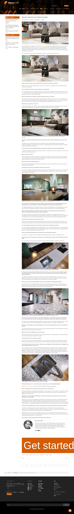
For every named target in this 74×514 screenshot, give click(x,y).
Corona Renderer (31, 386)
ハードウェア (56, 485)
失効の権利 (40, 487)
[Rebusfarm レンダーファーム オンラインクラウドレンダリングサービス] (11, 3)
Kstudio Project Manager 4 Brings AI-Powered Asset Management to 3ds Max (12, 38)
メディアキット (57, 484)
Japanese (55, 5)
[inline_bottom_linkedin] (45, 465)
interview (34, 454)
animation (23, 454)
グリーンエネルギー (57, 487)
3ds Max (25, 386)
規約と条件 (40, 484)
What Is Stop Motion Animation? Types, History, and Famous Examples (11, 21)
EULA (39, 489)
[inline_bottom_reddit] (54, 465)
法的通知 (39, 490)
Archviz (27, 454)
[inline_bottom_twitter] (36, 465)
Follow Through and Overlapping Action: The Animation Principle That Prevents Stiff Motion (12, 26)
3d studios (30, 454)
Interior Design (42, 454)
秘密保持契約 (40, 483)
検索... (5, 504)
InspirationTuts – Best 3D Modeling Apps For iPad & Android (12, 43)
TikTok (30, 489)
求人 (55, 489)
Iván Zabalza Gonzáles (38, 47)
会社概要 (55, 483)
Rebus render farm (43, 46)
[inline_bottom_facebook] (26, 465)
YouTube (30, 488)
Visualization (46, 454)
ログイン (66, 5)
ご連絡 (30, 483)
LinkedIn (30, 487)
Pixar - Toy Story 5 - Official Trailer (11, 47)
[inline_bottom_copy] (64, 465)
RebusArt (50, 454)
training (37, 454)
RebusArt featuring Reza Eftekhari (11, 30)
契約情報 (39, 485)
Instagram (31, 484)
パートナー (56, 488)
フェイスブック (32, 485)
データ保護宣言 (21, 492)
